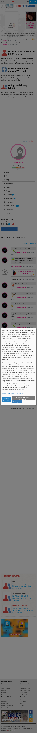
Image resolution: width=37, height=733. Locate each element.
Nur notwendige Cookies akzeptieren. (23, 398)
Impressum (20, 393)
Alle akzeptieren (17, 402)
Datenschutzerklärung (8, 393)
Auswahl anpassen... (6, 399)
